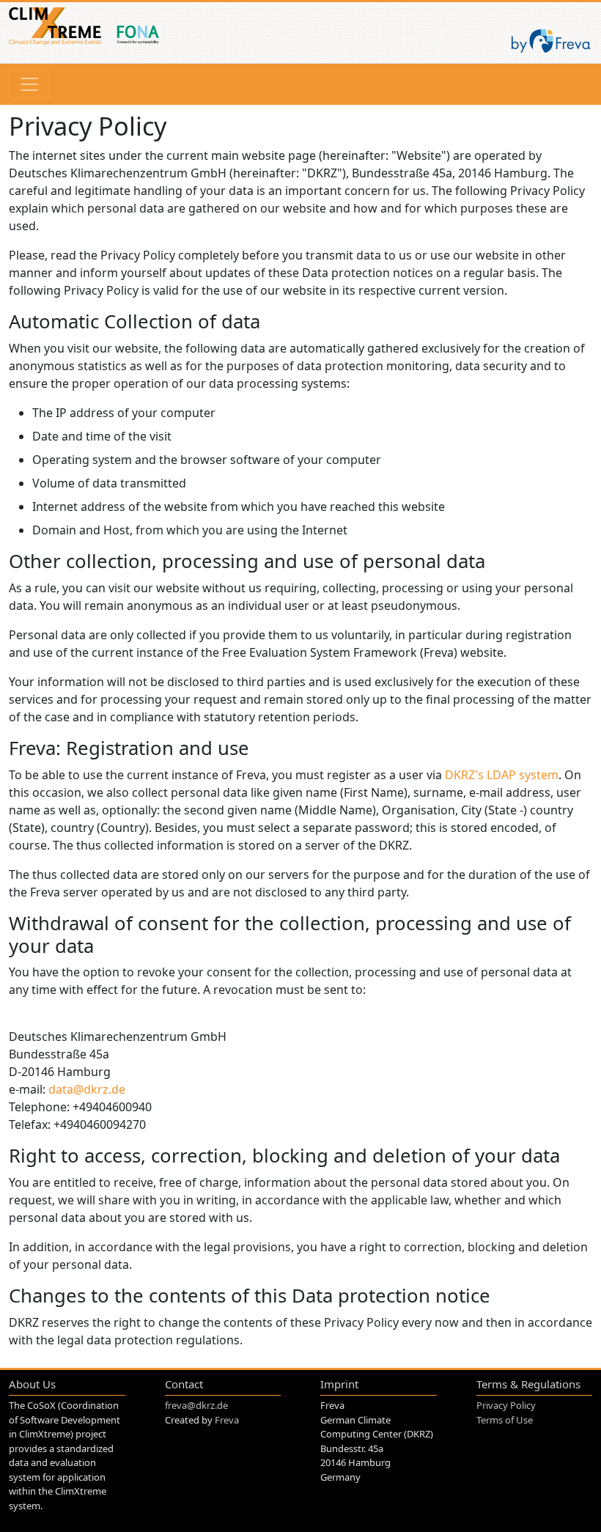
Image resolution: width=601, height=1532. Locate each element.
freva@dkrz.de (196, 1405)
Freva (227, 1419)
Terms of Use (504, 1419)
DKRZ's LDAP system (501, 775)
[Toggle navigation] (29, 84)
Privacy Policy (506, 1405)
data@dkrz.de (86, 1089)
